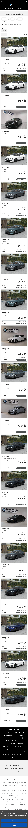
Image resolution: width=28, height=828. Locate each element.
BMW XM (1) (22, 754)
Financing (7, 773)
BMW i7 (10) (21, 740)
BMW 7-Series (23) (9, 738)
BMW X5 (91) (6, 752)
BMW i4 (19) (7, 740)
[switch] (26, 1)
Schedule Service (8, 771)
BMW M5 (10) (21, 746)
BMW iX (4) (6, 743)
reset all (3, 21)
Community (16, 771)
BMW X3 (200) (21, 749)
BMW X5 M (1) (14, 752)
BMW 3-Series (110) (19, 732)
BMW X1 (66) (6, 749)
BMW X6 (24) (22, 752)
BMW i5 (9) (14, 740)
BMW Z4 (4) (14, 757)
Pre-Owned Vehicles (17, 765)
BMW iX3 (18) (14, 743)
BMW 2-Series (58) (8, 732)
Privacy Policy (14, 773)
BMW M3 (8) (6, 746)
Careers (22, 771)
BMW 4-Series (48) (8, 735)
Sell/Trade (21, 768)
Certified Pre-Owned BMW (10, 768)
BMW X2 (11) (13, 749)
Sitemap (21, 773)
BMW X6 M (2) (6, 754)
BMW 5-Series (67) (19, 735)
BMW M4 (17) (14, 746)
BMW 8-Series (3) (19, 738)
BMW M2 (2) (21, 743)
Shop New (8, 765)
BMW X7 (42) (15, 754)
